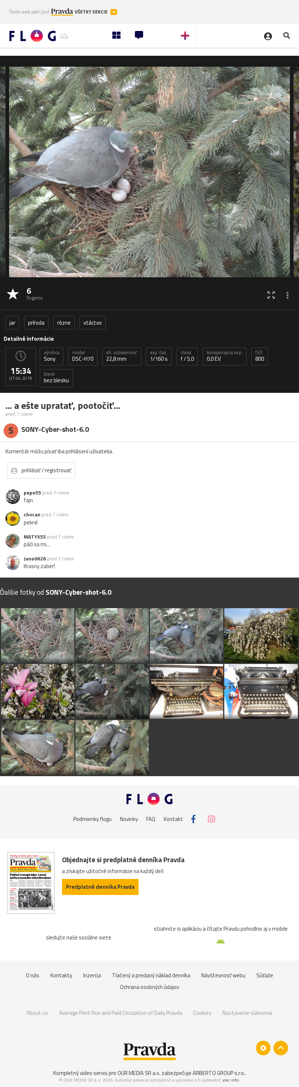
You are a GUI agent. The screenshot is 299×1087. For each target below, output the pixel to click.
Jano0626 (35, 558)
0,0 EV (224, 356)
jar (12, 322)
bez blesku (56, 377)
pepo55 (32, 492)
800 (259, 356)
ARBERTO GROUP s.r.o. (219, 1073)
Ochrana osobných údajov (149, 987)
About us (37, 1013)
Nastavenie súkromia (247, 1013)
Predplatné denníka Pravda (100, 887)
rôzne (64, 322)
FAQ (150, 819)
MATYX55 (35, 536)
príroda (36, 322)
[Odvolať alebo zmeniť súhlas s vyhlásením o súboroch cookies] (263, 1048)
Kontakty (61, 975)
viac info (230, 1079)
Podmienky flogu (92, 819)
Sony (51, 356)
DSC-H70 (82, 356)
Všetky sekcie (92, 11)
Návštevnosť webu (223, 975)
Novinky (129, 819)
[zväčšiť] (271, 294)
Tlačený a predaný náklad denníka (151, 975)
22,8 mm (121, 356)
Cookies (202, 1013)
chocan (32, 514)
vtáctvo (93, 322)
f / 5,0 (187, 356)
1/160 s (159, 356)
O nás (32, 975)
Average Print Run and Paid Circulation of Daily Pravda (120, 1013)
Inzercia (92, 975)
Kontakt (173, 819)
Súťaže (264, 975)
